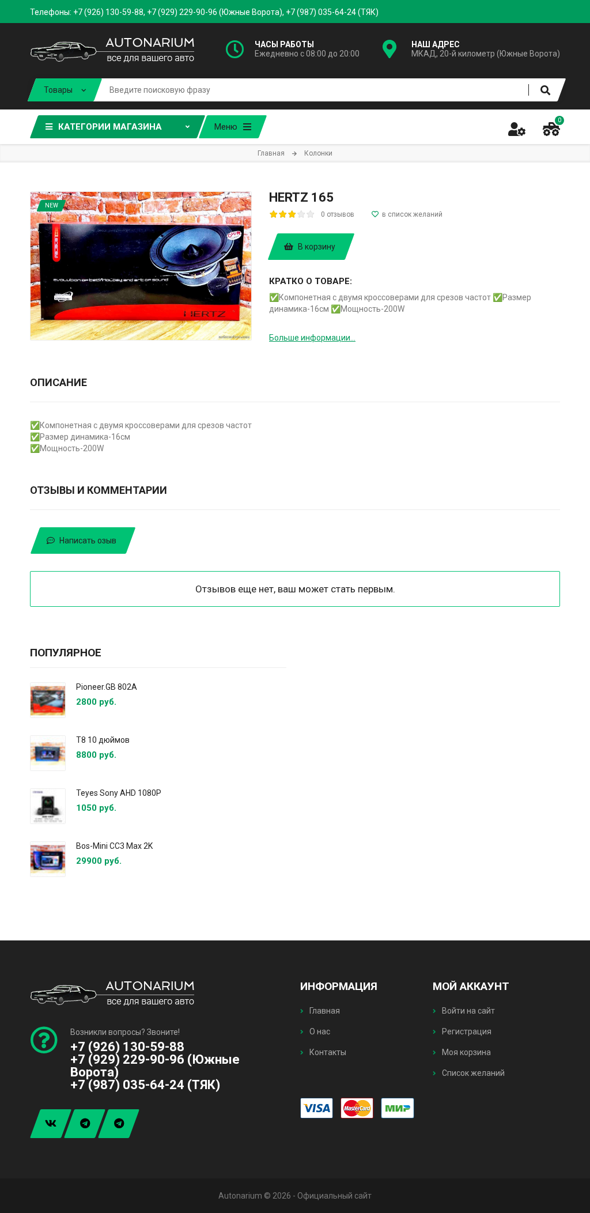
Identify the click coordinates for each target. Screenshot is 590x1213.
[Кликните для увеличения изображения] (141, 266)
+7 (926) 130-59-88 (108, 12)
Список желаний (472, 1073)
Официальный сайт (334, 1195)
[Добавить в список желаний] (407, 214)
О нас (319, 1031)
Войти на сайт (467, 1010)
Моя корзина (465, 1052)
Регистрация (465, 1031)
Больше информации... (312, 337)
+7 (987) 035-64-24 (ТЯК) (332, 12)
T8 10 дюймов (103, 740)
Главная (324, 1010)
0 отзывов (337, 214)
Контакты (327, 1052)
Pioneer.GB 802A (106, 686)
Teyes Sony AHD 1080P (118, 793)
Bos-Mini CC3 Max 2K (114, 846)
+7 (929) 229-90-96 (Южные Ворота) (214, 12)
